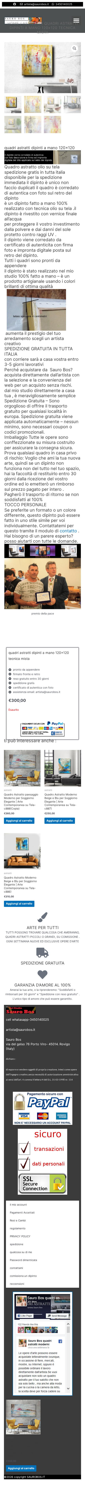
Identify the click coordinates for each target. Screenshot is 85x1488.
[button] (76, 20)
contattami (16, 1267)
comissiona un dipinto (23, 1275)
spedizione (16, 1244)
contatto (68, 530)
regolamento (18, 1228)
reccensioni (17, 1283)
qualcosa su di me (21, 1252)
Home (13, 23)
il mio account (18, 1204)
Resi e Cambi (18, 1220)
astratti (32, 23)
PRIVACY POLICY (20, 1236)
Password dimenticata (23, 1260)
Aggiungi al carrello (19, 820)
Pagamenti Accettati (22, 1212)
